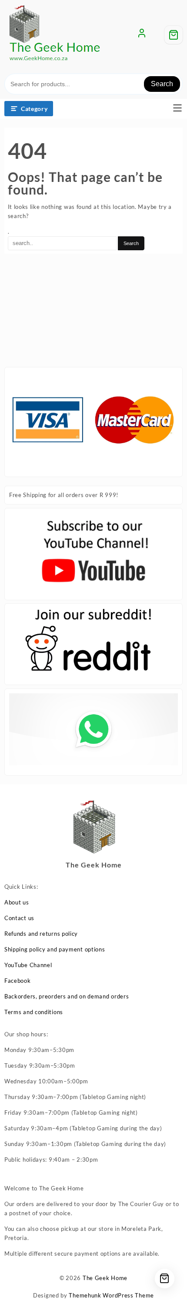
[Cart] (173, 35)
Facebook (17, 980)
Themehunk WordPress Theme (111, 1295)
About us (16, 902)
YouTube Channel (28, 964)
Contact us (19, 917)
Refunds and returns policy (41, 933)
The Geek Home (105, 1277)
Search (162, 83)
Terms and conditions (33, 1011)
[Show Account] (142, 35)
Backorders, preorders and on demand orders (66, 996)
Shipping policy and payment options (54, 949)
